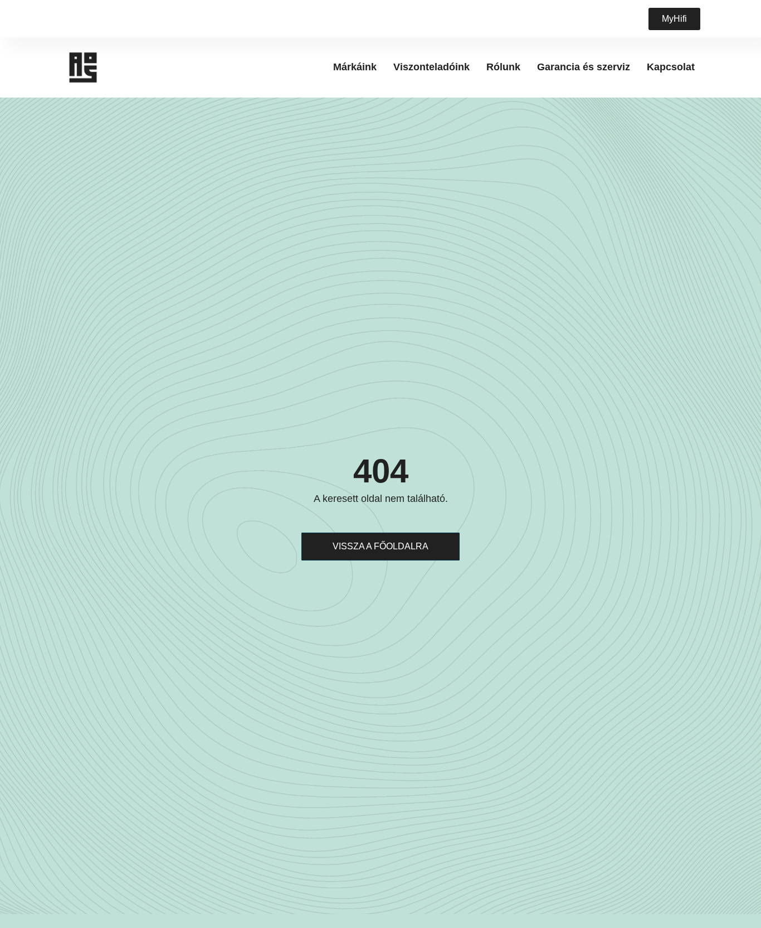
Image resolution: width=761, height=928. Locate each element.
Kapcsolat (671, 66)
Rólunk (503, 66)
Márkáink (355, 66)
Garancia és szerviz (583, 66)
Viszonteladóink (431, 66)
